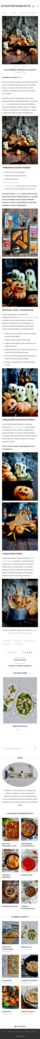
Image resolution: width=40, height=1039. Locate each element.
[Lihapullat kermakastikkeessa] (29, 892)
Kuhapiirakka (20, 726)
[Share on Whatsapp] (31, 652)
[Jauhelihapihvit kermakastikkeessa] (29, 829)
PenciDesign (34, 1031)
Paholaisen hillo (27, 875)
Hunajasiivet (6, 1011)
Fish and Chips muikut (12, 182)
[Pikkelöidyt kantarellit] (10, 892)
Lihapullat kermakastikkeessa (28, 907)
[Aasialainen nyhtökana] (29, 966)
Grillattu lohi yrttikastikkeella (7, 948)
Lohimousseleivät (10, 186)
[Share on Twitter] (27, 653)
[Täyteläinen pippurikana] (10, 860)
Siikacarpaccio (26, 947)
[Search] (38, 6)
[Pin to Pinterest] (29, 652)
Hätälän (18, 194)
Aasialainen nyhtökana (29, 980)
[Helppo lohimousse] (29, 997)
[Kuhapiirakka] (20, 700)
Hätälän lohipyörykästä (17, 427)
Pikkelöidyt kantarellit (9, 906)
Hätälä (20, 77)
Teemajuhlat (7, 644)
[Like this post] (23, 652)
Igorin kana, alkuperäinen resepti (9, 845)
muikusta (5, 104)
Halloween (7, 641)
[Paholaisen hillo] (29, 860)
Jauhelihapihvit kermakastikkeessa (28, 845)
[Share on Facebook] (25, 652)
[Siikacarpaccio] (29, 932)
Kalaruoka (14, 13)
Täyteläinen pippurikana (6, 876)
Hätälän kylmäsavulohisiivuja (26, 317)
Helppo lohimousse (28, 1011)
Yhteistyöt (18, 644)
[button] (5, 703)
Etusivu (4, 13)
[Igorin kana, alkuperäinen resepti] (10, 829)
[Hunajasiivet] (10, 997)
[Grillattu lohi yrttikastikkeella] (10, 932)
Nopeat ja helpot (30, 641)
